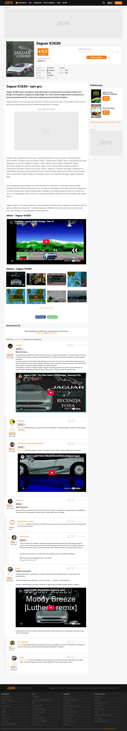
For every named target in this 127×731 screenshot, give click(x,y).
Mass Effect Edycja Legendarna (41, 700)
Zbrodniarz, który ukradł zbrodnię (31, 443)
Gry (30, 3)
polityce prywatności (109, 728)
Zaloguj (118, 3)
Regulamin (54, 688)
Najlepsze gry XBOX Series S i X (103, 715)
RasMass (21, 421)
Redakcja (111, 688)
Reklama (104, 688)
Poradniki (37, 3)
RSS (117, 688)
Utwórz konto (52, 333)
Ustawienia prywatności (91, 688)
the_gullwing (23, 642)
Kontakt (61, 688)
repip (18, 568)
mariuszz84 (24, 537)
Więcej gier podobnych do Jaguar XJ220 (106, 122)
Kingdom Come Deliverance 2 (72, 706)
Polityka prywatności (73, 688)
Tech (59, 3)
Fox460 (19, 345)
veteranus (20, 500)
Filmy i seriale (49, 3)
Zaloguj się (40, 333)
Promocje (22, 3)
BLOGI (65, 3)
